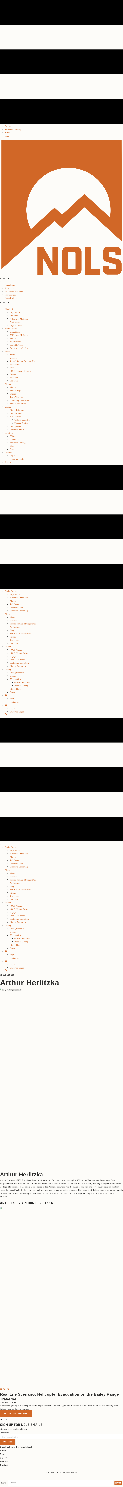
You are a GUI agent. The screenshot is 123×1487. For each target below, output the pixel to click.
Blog (2, 1454)
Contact (4, 1465)
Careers (4, 1458)
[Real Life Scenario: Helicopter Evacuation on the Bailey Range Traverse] (61, 1297)
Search (3, 1482)
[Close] (1, 1476)
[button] (118, 1483)
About (3, 1451)
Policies (4, 1461)
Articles (4, 1389)
